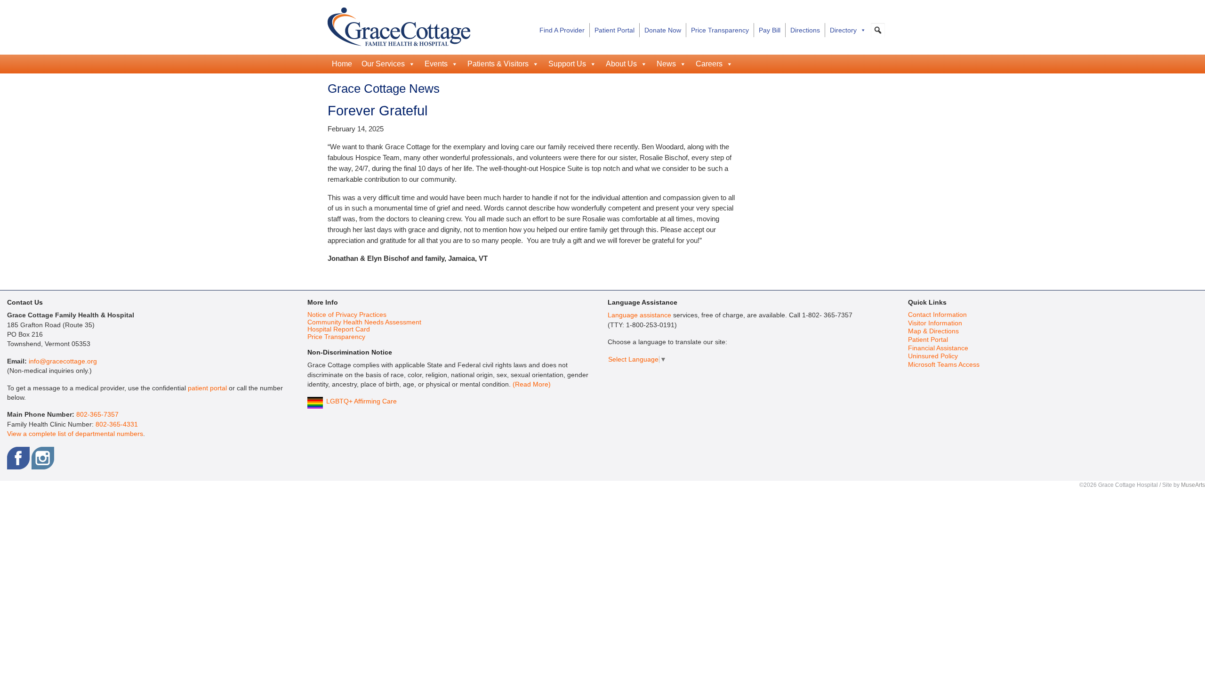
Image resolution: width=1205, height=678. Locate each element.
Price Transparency (720, 30)
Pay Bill (769, 30)
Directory (843, 30)
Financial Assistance (938, 348)
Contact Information (937, 314)
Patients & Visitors (498, 64)
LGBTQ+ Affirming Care (361, 401)
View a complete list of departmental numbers (75, 433)
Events (436, 64)
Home (342, 64)
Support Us (567, 64)
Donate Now (662, 30)
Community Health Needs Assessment (364, 322)
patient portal (207, 388)
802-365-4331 (117, 424)
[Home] (399, 25)
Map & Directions (933, 331)
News (666, 64)
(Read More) (532, 384)
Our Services (383, 64)
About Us (621, 64)
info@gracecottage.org (63, 361)
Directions (805, 30)
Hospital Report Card (338, 329)
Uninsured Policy (933, 356)
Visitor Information (935, 323)
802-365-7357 (97, 414)
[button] (878, 30)
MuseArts (1193, 485)
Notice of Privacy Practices (346, 314)
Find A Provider (562, 30)
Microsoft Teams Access (944, 364)
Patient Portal (614, 30)
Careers (709, 64)
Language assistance (639, 315)
